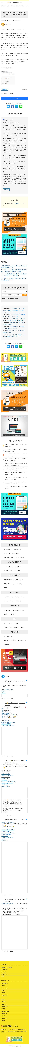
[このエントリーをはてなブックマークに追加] (16, 107)
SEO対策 (8, 316)
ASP (4, 312)
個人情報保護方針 (5, 1011)
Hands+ (3, 1020)
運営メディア (4, 1004)
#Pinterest (4, 780)
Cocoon (10, 324)
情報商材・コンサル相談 (10, 640)
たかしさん (8, 24)
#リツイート (4, 840)
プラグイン (15, 324)
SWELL (23, 322)
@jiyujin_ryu (16, 819)
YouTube (15, 330)
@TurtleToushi (8, 762)
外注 (12, 316)
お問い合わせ (4, 1006)
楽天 (19, 320)
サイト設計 (21, 310)
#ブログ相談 (4, 836)
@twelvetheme (22, 703)
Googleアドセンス (18, 579)
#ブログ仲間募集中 (6, 724)
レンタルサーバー (10, 312)
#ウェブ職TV (6, 713)
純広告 (22, 320)
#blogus (3, 784)
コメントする (14, 98)
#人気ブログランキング (7, 775)
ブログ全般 (11, 335)
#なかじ (3, 692)
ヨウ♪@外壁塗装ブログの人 (12, 899)
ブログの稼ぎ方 (14, 318)
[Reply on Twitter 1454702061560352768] (2, 815)
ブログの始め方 (14, 308)
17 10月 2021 (23, 819)
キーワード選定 (17, 549)
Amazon (15, 320)
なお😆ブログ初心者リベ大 (11, 703)
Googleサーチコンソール (16, 20)
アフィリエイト (9, 320)
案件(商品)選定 (15, 310)
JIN (16, 322)
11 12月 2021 (7, 705)
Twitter (10, 330)
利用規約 (4, 1008)
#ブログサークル (5, 777)
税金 (16, 335)
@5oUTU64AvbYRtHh (20, 681)
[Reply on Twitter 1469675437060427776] (2, 756)
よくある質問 (4, 995)
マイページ (4, 985)
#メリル (3, 691)
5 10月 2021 (7, 901)
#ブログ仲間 (4, 786)
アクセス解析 (13, 326)
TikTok (9, 332)
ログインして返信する (15, 122)
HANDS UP (4, 1013)
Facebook (5, 332)
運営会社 (4, 1001)
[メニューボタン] (2, 2)
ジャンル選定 (8, 310)
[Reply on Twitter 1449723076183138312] (2, 895)
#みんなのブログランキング (8, 781)
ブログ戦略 (15, 316)
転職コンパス (4, 1018)
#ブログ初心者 (5, 720)
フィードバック (18, 336)
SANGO (19, 322)
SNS (7, 330)
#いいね (3, 839)
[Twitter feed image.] (14, 695)
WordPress (12, 322)
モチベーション (10, 336)
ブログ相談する (5, 983)
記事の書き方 (18, 566)
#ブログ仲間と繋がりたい (7, 725)
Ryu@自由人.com (9, 819)
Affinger (5, 324)
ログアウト (4, 992)
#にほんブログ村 (5, 774)
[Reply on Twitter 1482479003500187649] (2, 699)
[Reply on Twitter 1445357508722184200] (2, 951)
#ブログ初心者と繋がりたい (8, 722)
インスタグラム (21, 330)
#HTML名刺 (4, 778)
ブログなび (4, 1015)
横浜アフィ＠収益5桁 (10, 681)
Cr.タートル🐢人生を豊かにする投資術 (14, 760)
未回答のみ (10, 298)
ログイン (17, 203)
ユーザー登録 (4, 988)
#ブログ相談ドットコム (7, 689)
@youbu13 (22, 899)
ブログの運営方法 (16, 314)
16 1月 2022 (7, 683)
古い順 (16, 298)
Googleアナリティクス (18, 610)
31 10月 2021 (14, 762)
